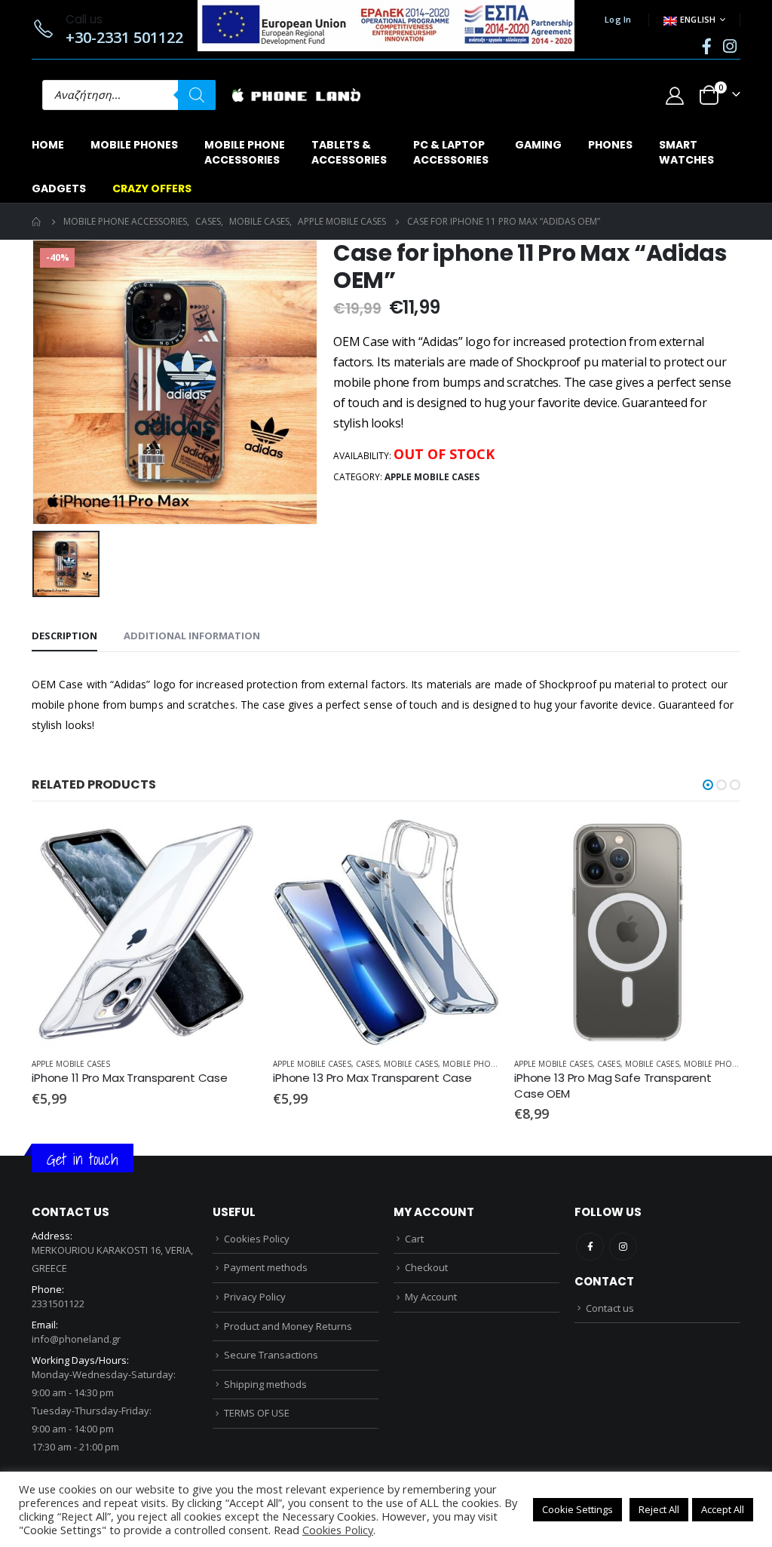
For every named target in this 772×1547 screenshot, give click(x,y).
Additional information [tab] (192, 635)
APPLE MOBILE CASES (431, 476)
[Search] (197, 95)
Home (48, 144)
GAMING (538, 144)
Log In (618, 19)
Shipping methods (265, 1384)
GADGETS (59, 188)
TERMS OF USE (257, 1413)
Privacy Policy (255, 1296)
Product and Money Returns (288, 1326)
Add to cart (233, 844)
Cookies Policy (257, 1238)
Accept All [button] (722, 1509)
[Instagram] (730, 46)
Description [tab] (64, 635)
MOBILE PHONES (134, 144)
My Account (431, 1296)
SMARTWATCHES (686, 152)
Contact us (610, 1308)
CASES (367, 1063)
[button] (708, 785)
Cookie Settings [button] (577, 1509)
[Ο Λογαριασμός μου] (674, 95)
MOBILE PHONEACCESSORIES (244, 152)
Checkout (426, 1267)
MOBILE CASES (411, 1063)
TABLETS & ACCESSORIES (349, 152)
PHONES (610, 144)
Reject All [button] (659, 1509)
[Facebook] (706, 46)
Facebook (590, 1247)
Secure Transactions (271, 1355)
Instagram (623, 1247)
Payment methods (266, 1267)
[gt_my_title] (145, 932)
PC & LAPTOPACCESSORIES (451, 152)
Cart (414, 1238)
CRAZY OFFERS (151, 188)
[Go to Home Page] (37, 222)
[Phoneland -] (296, 95)
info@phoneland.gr (76, 1339)
